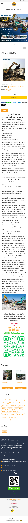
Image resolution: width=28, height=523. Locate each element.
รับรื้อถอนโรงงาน (16, 411)
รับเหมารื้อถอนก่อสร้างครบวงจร (15, 499)
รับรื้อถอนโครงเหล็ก (18, 408)
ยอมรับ (21, 520)
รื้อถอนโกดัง (22, 405)
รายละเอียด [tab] (4, 110)
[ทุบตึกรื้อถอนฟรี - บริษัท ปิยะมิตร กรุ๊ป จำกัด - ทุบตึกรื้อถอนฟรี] (14, 69)
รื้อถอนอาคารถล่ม (20, 414)
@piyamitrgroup (14, 494)
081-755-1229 (14, 330)
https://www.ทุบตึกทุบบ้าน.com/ (9, 470)
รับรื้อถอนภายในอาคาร (6, 411)
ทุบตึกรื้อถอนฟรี (10, 91)
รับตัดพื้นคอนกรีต (14, 405)
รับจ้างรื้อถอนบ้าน (5, 405)
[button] (3, 102)
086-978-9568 (14, 328)
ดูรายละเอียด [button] (7, 388)
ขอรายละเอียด (14, 94)
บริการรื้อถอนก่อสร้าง (12, 86)
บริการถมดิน (10, 88)
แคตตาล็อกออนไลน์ (9, 44)
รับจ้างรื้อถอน (19, 403)
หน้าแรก (2, 44)
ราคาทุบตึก (13, 414)
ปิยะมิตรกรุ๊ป (8, 89)
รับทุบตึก (3, 408)
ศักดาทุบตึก (4, 417)
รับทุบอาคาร (10, 408)
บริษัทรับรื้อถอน (5, 400)
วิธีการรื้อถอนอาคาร (12, 417)
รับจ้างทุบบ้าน (11, 403)
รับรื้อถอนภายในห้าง (6, 420)
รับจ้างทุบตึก (4, 403)
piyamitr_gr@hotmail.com (8, 468)
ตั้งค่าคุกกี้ (18, 520)
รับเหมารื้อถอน (21, 400)
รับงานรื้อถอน (13, 400)
